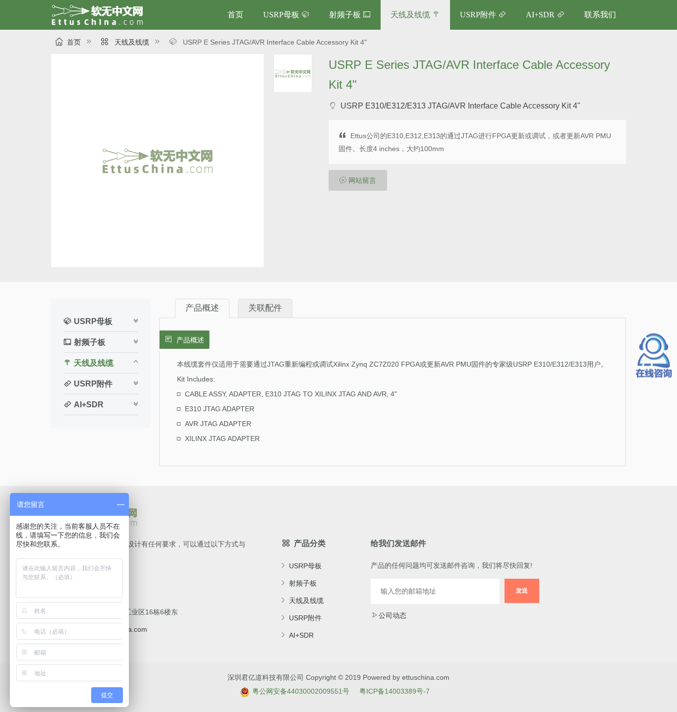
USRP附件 (478, 14)
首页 (235, 14)
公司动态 (392, 615)
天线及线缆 (410, 14)
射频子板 (345, 14)
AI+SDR (540, 14)
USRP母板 (281, 14)
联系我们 (600, 14)
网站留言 (362, 180)
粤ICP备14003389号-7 (394, 691)
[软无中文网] (97, 23)
